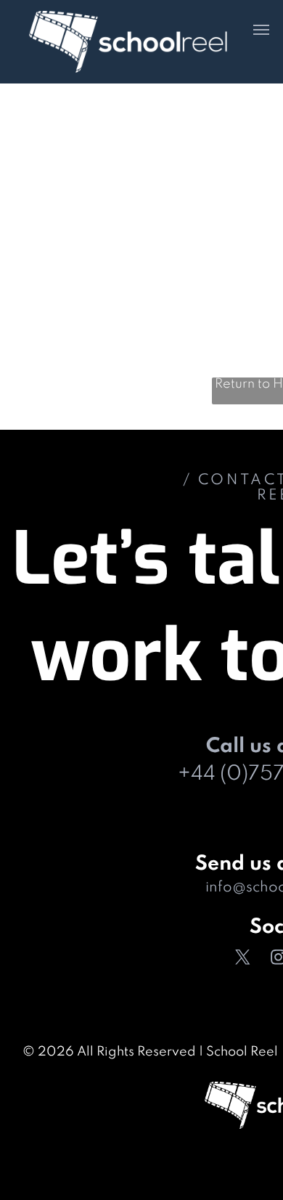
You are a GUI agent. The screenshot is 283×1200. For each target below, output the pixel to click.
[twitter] (243, 959)
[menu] (261, 29)
